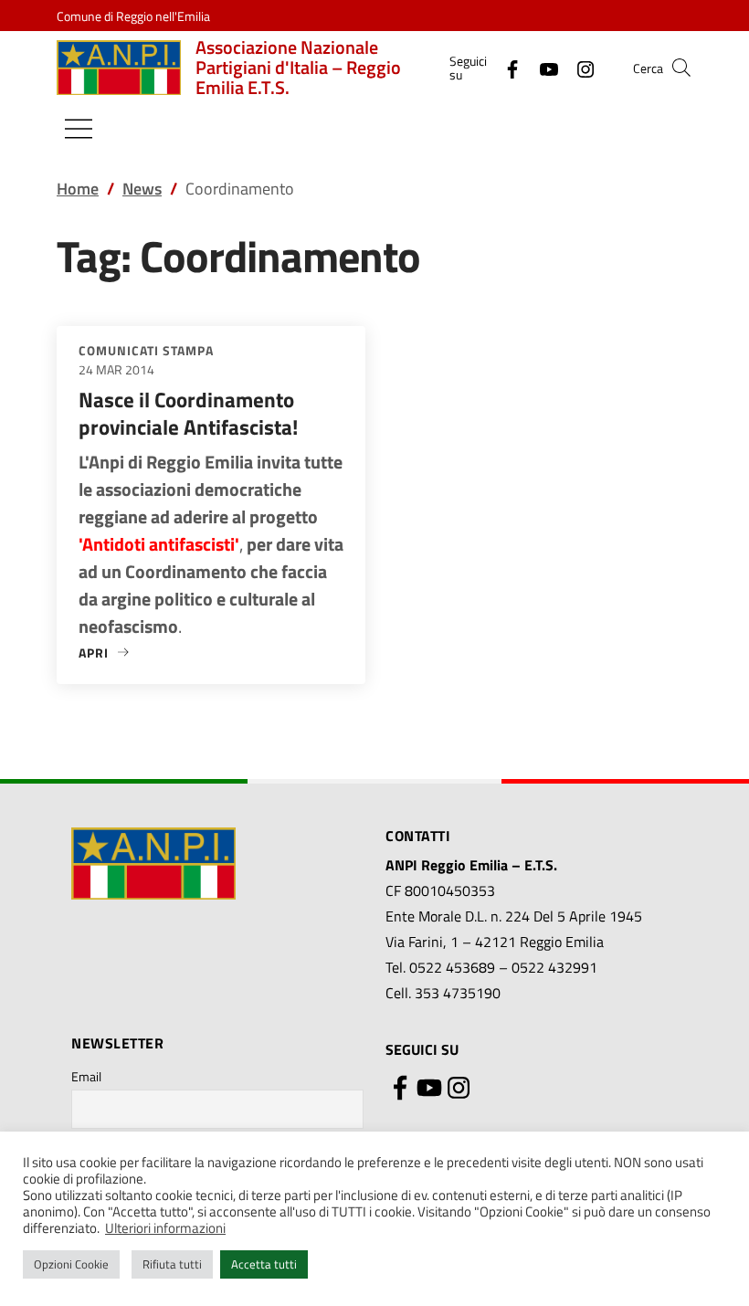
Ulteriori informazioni (165, 1228)
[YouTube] (541, 67)
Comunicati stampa (146, 350)
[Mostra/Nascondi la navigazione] (78, 128)
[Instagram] (578, 67)
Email (86, 1076)
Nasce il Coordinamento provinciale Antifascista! (188, 413)
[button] (681, 68)
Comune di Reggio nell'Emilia (133, 16)
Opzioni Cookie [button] (71, 1264)
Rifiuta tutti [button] (172, 1264)
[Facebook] (505, 67)
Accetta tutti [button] (264, 1264)
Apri (105, 652)
